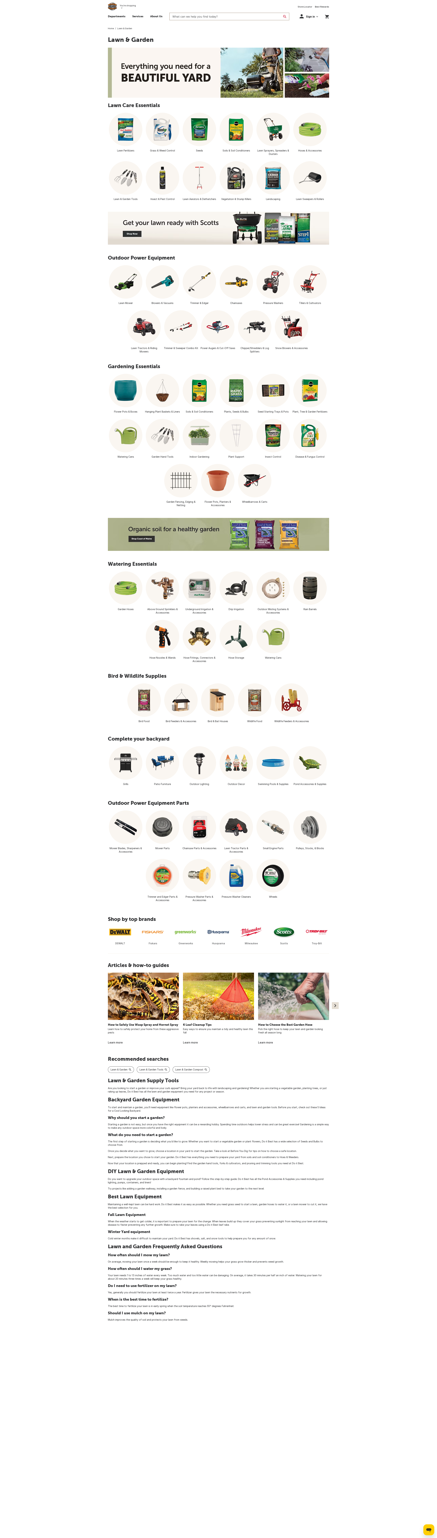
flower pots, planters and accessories (195, 1107)
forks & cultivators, (230, 1163)
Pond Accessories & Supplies (278, 1179)
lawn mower (300, 1204)
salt (203, 1238)
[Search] (284, 16)
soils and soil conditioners (261, 1157)
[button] (309, 16)
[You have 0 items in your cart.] (327, 16)
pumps (121, 1182)
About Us (156, 16)
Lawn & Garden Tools (151, 1069)
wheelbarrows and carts (231, 1107)
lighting (112, 1182)
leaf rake (224, 1224)
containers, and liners (138, 1182)
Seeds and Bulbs (310, 1141)
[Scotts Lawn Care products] (218, 228)
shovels (195, 1238)
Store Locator (305, 6)
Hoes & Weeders (289, 1157)
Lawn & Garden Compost (189, 1069)
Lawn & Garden (119, 1069)
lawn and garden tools (264, 1107)
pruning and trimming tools (262, 1163)
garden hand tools (207, 1163)
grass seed (234, 1204)
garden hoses (266, 1204)
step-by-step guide (226, 1179)
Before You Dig (239, 1151)
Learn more (115, 1042)
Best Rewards (322, 6)
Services (137, 16)
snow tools (217, 1238)
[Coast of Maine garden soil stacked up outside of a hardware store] (218, 534)
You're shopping (128, 5)
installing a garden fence (171, 1188)
